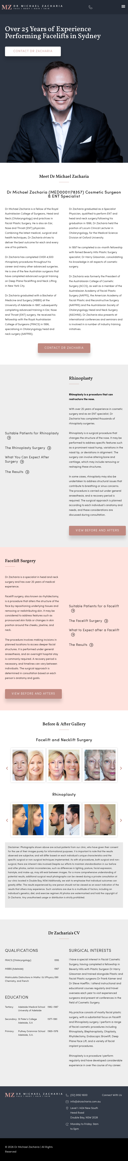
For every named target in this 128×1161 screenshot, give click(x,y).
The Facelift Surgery (85, 621)
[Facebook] (110, 1103)
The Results (14, 472)
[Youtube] (116, 1103)
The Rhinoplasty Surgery (25, 448)
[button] (123, 6)
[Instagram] (104, 1103)
